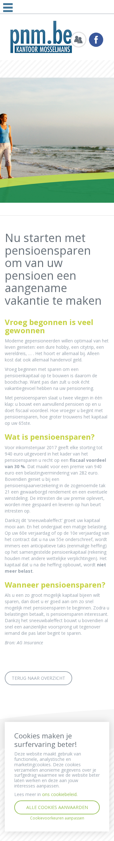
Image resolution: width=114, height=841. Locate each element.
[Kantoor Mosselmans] (41, 37)
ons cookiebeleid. (60, 794)
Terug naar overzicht (38, 678)
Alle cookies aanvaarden (57, 807)
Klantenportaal (78, 40)
